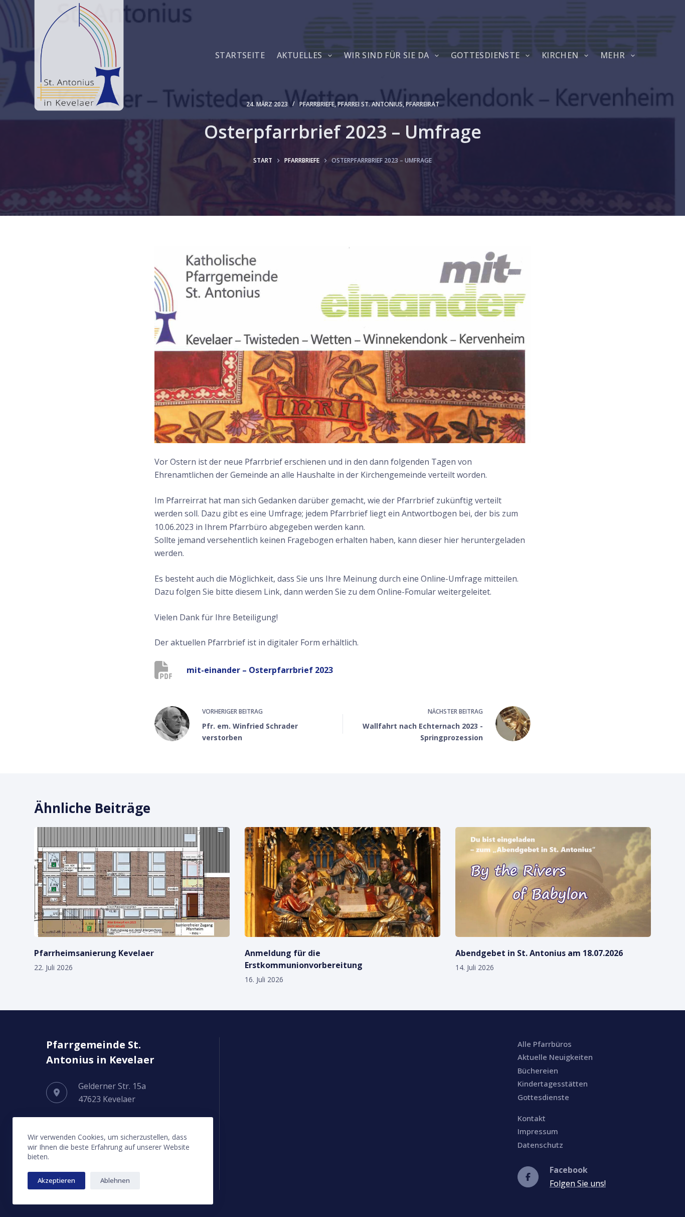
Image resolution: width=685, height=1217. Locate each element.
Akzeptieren (56, 1180)
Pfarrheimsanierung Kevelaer (94, 953)
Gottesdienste (485, 55)
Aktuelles (299, 55)
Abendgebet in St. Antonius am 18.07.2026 (539, 953)
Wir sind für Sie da (386, 55)
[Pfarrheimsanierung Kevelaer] (132, 882)
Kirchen (560, 55)
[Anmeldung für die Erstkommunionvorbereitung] (342, 882)
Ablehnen (115, 1180)
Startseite (240, 55)
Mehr (612, 55)
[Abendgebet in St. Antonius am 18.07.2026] (553, 882)
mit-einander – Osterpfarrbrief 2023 (260, 669)
